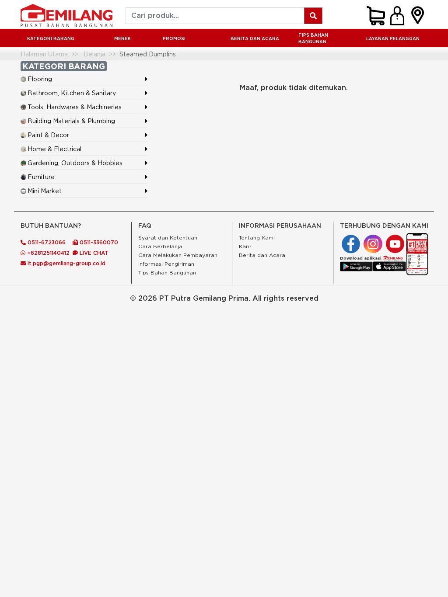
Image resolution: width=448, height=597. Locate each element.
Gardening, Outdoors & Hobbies (75, 163)
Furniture (41, 176)
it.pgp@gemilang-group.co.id (66, 263)
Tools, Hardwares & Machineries (75, 107)
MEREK (122, 39)
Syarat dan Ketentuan (167, 237)
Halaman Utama (44, 54)
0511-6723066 (46, 242)
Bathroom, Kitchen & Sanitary (72, 93)
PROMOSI (174, 39)
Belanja (94, 54)
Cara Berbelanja (160, 246)
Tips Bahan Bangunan (313, 38)
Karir (245, 246)
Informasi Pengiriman (166, 263)
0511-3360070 (98, 242)
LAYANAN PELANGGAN (393, 39)
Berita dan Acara (262, 255)
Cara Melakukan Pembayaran (177, 255)
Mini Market (45, 190)
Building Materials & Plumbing (71, 121)
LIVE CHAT (93, 253)
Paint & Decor (48, 135)
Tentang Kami (257, 237)
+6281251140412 (47, 253)
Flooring (40, 79)
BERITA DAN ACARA (255, 39)
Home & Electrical (54, 149)
